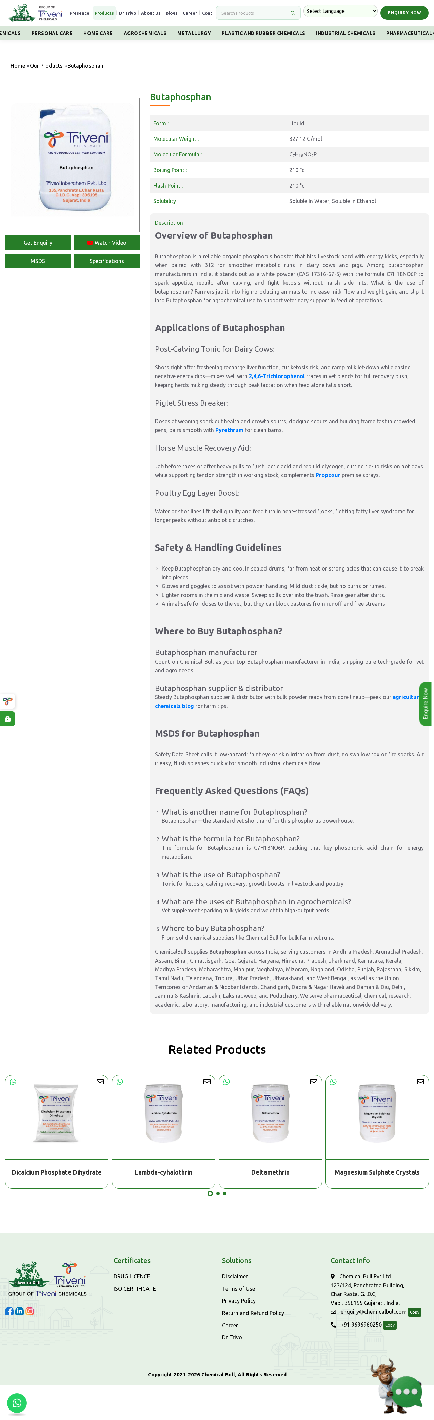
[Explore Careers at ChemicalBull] (7, 718)
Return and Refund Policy (253, 1313)
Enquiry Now (404, 12)
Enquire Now (425, 703)
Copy (414, 1312)
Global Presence (72, 12)
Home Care (98, 33)
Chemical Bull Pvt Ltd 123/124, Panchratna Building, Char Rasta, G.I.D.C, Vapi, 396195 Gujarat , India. (368, 1289)
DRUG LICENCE (132, 1276)
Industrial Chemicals (345, 33)
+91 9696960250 (360, 1324)
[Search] (292, 13)
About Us (151, 12)
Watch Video (109, 243)
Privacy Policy (239, 1301)
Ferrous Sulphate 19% (377, 1172)
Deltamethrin (163, 1172)
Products (104, 12)
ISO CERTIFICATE (135, 1289)
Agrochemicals (145, 33)
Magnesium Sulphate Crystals (270, 1172)
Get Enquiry (38, 243)
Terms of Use (238, 1289)
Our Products (46, 66)
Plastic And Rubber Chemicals (263, 33)
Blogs (172, 12)
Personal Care (52, 33)
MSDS (38, 261)
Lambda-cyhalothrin (56, 1172)
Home (18, 66)
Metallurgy (194, 33)
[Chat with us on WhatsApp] (17, 1403)
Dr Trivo (127, 12)
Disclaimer (235, 1276)
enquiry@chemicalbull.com (373, 1312)
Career (190, 12)
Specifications (107, 261)
